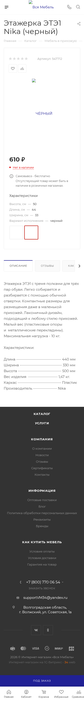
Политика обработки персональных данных (42, 513)
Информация (42, 490)
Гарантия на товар (42, 564)
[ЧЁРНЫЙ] (42, 113)
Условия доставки (42, 558)
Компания (42, 439)
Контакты (42, 474)
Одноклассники (48, 630)
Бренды (42, 526)
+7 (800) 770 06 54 (43, 582)
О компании (42, 448)
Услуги (42, 423)
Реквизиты (42, 519)
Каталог (42, 414)
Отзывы (47, 265)
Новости (42, 455)
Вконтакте (36, 630)
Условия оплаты (42, 551)
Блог (42, 506)
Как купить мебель (42, 542)
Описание (18, 265)
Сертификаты (42, 468)
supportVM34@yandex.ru (45, 597)
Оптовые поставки (42, 500)
